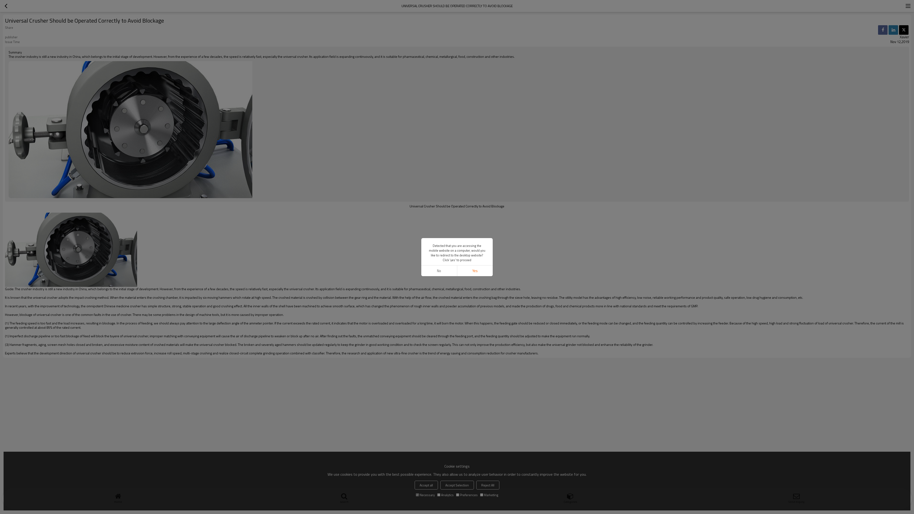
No (439, 271)
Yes (475, 271)
